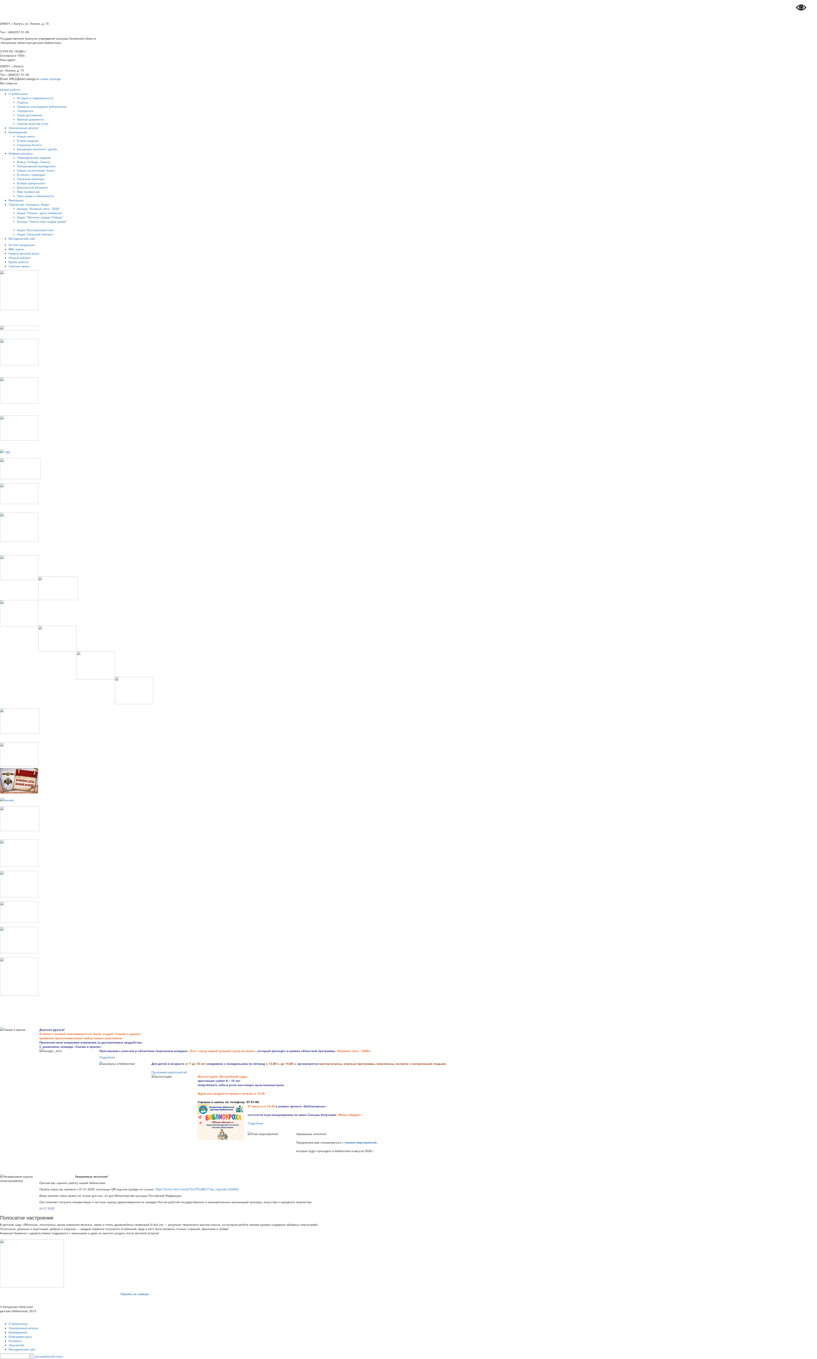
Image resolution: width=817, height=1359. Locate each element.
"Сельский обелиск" (39, 234)
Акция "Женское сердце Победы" (40, 217)
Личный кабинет (20, 257)
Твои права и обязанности (35, 196)
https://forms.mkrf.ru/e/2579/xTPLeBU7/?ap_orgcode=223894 (197, 1189)
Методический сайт (22, 238)
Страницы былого (29, 145)
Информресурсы (20, 1336)
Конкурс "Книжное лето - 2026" (38, 208)
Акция (21, 234)
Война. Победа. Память (33, 162)
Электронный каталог (24, 128)
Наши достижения (29, 115)
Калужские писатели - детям (37, 149)
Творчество (16, 1345)
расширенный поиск (49, 1356)
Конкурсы (15, 1341)
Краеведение (18, 132)
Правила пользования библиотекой (41, 106)
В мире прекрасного (31, 183)
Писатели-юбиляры (30, 179)
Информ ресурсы (21, 153)
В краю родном (27, 140)
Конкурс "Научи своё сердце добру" (42, 221)
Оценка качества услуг (33, 123)
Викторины (16, 200)
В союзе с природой (31, 174)
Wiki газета (16, 249)
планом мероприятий (360, 1142)
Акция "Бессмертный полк (35, 230)
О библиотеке (18, 94)
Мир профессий (28, 191)
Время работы (19, 262)
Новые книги (25, 136)
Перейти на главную (134, 1294)
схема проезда (50, 79)
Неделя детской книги (24, 253)
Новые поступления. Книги (35, 170)
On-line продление (21, 245)
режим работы (10, 89)
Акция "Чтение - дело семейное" (40, 213)
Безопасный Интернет (32, 187)
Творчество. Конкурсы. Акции (29, 204)
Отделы (22, 102)
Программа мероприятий (169, 1072)
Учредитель (25, 111)
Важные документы (30, 119)
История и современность (35, 98)
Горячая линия (19, 266)
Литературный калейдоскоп (36, 166)
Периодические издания (34, 157)
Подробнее (107, 1057)
